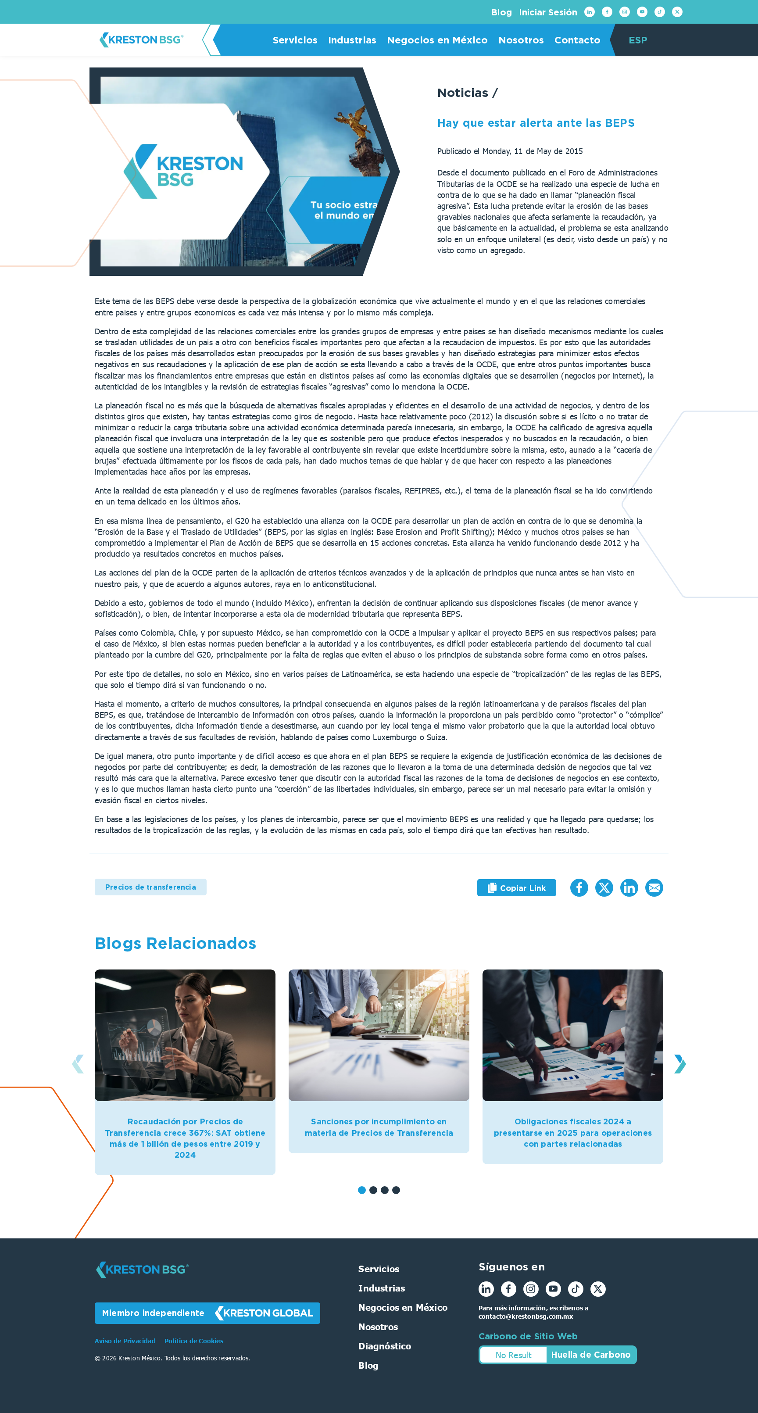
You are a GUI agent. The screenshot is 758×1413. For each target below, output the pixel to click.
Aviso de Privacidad (126, 1341)
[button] (362, 1190)
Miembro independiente (153, 1312)
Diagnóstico (384, 1345)
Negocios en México (437, 39)
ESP (638, 39)
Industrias (352, 39)
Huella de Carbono (591, 1354)
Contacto (577, 39)
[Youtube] (642, 12)
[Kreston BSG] (142, 1284)
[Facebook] (607, 12)
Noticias (464, 92)
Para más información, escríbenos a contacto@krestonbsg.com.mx (534, 1312)
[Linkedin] (589, 12)
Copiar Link (523, 888)
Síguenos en (512, 1266)
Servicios (295, 39)
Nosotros (521, 39)
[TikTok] (659, 12)
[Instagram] (624, 12)
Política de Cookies (193, 1341)
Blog (501, 12)
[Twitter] (677, 12)
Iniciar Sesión (548, 12)
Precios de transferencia (150, 887)
